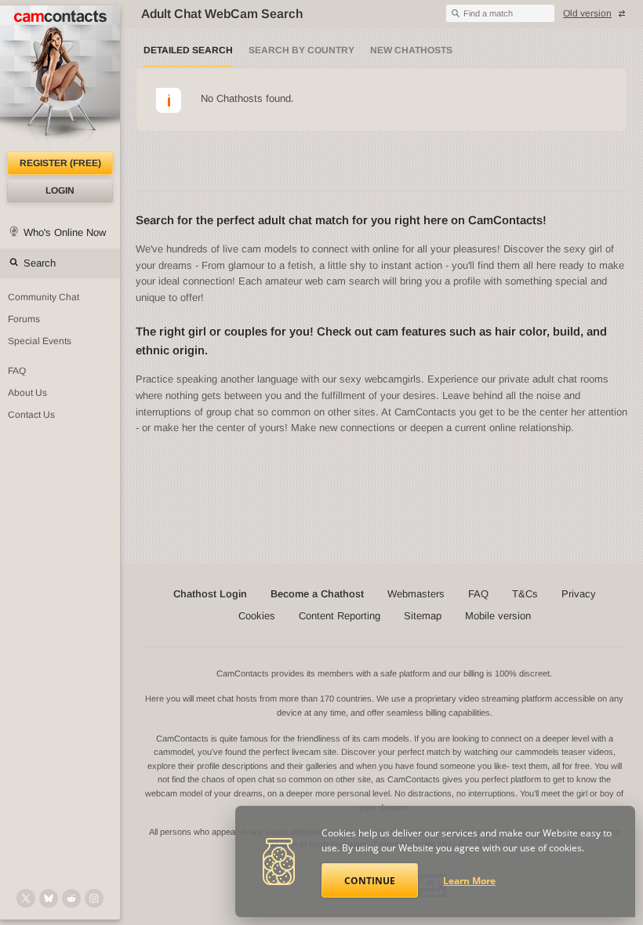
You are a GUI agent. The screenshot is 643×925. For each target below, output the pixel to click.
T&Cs (525, 594)
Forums (24, 319)
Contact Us (31, 414)
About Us (27, 392)
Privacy (578, 594)
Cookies (256, 616)
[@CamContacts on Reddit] (71, 898)
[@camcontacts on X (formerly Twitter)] (25, 898)
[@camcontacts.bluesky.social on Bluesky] (48, 898)
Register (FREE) (60, 163)
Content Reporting (339, 616)
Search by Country (301, 50)
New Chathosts (411, 50)
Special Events (39, 341)
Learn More (469, 880)
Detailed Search (188, 50)
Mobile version (498, 616)
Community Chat (43, 297)
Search (40, 263)
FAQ (17, 370)
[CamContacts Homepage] (60, 78)
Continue (369, 880)
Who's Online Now (65, 232)
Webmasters (416, 594)
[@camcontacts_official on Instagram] (94, 898)
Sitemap (422, 616)
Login (59, 190)
